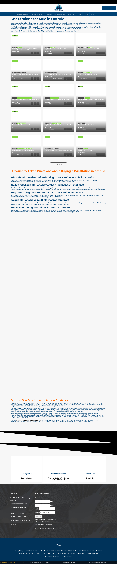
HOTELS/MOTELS (59, 14)
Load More (58, 164)
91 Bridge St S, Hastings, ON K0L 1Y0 (24, 49)
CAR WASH (71, 14)
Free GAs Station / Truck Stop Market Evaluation (58, 478)
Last (51, 505)
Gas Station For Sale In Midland (23, 150)
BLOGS (86, 14)
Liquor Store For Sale (85, 150)
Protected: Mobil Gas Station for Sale (58, 74)
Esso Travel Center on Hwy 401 (88, 49)
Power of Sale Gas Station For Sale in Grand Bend (29, 74)
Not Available (53, 72)
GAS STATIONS (37, 14)
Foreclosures (16, 72)
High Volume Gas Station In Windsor (57, 49)
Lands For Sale (40, 553)
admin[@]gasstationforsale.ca (20, 520)
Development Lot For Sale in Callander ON (59, 100)
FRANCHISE (48, 14)
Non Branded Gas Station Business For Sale (60, 150)
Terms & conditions (31, 551)
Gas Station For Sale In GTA (87, 74)
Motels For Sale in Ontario (27, 553)
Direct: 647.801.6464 (17, 513)
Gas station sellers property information (90, 551)
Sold (25, 72)
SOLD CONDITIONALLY (55, 148)
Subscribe (38, 516)
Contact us (13, 524)
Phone (37, 512)
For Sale (15, 47)
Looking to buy (26, 478)
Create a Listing (108, 8)
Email (37, 509)
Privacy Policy (19, 551)
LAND (79, 14)
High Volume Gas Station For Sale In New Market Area (63, 125)
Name (37, 498)
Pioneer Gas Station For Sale (22, 125)
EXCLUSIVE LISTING (23, 14)
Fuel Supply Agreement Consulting (49, 551)
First (51, 501)
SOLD (21, 72)
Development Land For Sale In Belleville (25, 100)
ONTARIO (85, 47)
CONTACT (94, 14)
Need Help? (90, 478)
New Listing (81, 98)
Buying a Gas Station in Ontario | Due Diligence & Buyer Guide (66, 553)
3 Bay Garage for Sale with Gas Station (91, 100)
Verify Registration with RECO (44, 524)
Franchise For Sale (92, 553)
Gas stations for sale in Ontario (44, 528)
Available (20, 47)
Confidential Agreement (68, 551)
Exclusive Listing (87, 72)
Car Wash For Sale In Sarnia (87, 125)
